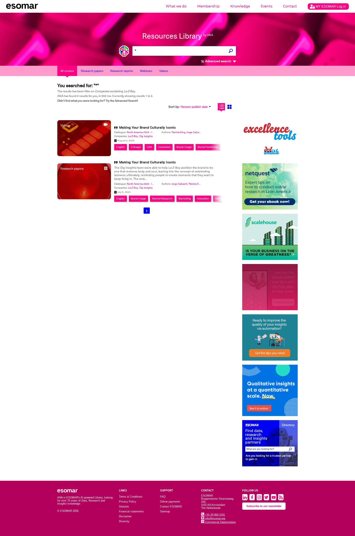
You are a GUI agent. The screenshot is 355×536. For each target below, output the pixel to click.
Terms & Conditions (130, 496)
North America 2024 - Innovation (145, 132)
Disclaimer (125, 516)
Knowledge (240, 6)
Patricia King (178, 132)
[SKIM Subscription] (270, 337)
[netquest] (270, 186)
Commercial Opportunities (220, 522)
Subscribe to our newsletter (263, 506)
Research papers (92, 71)
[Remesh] (270, 390)
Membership (208, 6)
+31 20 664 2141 (214, 514)
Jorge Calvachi (194, 132)
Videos (163, 71)
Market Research (162, 198)
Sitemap (165, 511)
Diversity (124, 521)
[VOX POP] (270, 287)
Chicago (136, 147)
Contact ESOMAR (171, 506)
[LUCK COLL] (270, 237)
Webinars (146, 71)
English (120, 147)
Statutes (124, 506)
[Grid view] (229, 106)
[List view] (221, 106)
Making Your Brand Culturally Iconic (147, 128)
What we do (176, 6)
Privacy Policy (127, 501)
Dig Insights (146, 136)
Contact (290, 6)
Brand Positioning (208, 147)
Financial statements (131, 511)
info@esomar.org (214, 518)
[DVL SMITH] (270, 136)
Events (266, 6)
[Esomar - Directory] (270, 443)
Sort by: (174, 107)
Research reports (121, 71)
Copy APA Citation (177, 222)
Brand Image (183, 147)
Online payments (170, 501)
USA (149, 147)
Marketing (185, 198)
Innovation (164, 147)
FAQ (162, 496)
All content (67, 71)
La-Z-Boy (133, 136)
